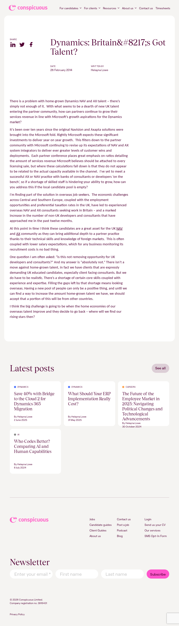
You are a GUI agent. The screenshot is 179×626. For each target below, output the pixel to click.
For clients (90, 8)
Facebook (31, 44)
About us (127, 8)
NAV (119, 228)
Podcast (122, 530)
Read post (16, 383)
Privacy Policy (17, 614)
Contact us (146, 8)
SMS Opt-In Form (156, 536)
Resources (109, 8)
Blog (120, 536)
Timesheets (163, 8)
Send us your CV (155, 525)
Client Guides (98, 530)
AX (18, 234)
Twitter (22, 44)
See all (160, 368)
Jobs (92, 519)
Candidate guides (101, 525)
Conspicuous (25, 8)
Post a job (123, 525)
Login (148, 519)
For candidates (69, 8)
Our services (152, 530)
